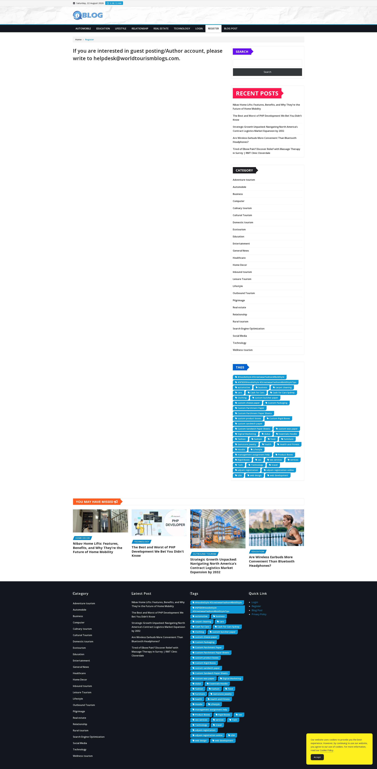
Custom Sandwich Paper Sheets (254, 428)
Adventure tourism (244, 179)
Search (242, 51)
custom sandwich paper (250, 423)
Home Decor (240, 265)
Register (213, 28)
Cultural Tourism (242, 215)
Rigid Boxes (243, 459)
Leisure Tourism (242, 279)
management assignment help (254, 454)
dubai (267, 433)
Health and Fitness (289, 444)
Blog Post (231, 28)
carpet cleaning (284, 387)
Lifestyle (120, 28)
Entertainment (241, 243)
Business (238, 194)
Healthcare (239, 257)
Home (78, 39)
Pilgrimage (239, 300)
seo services (276, 459)
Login (199, 28)
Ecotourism (239, 229)
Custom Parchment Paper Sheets (255, 413)
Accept (317, 757)
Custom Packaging (277, 402)
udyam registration (248, 470)
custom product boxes (249, 418)
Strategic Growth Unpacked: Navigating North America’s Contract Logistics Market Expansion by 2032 (213, 565)
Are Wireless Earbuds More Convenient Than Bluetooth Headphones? (272, 561)
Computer (238, 201)
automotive (244, 387)
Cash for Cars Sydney (284, 392)
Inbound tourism (242, 272)
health (268, 444)
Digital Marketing (247, 433)
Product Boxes (285, 454)
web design (256, 475)
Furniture (288, 439)
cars (240, 392)
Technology (182, 28)
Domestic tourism (243, 222)
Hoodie (241, 449)
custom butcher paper (266, 397)
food (272, 439)
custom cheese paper (249, 402)
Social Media (240, 335)
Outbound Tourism (244, 293)
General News (241, 250)
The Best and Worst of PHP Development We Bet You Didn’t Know (158, 551)
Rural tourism (240, 321)
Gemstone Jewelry (247, 444)
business (262, 387)
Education (103, 28)
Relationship (140, 28)
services (294, 459)
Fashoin (258, 439)
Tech (240, 464)
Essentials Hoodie (288, 433)
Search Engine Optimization (248, 328)
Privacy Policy (259, 614)
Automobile (83, 28)
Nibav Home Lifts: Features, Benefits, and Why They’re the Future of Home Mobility (97, 547)
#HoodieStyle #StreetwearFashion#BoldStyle (261, 377)
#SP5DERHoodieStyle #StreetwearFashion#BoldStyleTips (267, 382)
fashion (242, 439)
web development (279, 475)
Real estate (161, 28)
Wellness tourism (243, 350)
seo (259, 459)
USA (240, 475)
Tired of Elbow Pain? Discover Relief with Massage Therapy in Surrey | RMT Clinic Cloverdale (155, 651)
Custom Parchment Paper (251, 408)
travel (275, 464)
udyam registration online (280, 470)
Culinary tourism (242, 208)
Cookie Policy (326, 750)
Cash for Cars (257, 392)
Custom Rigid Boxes (279, 418)
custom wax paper (288, 428)
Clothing (242, 397)
